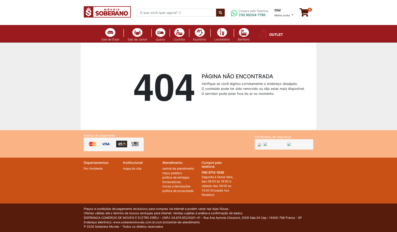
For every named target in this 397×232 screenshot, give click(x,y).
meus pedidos (172, 173)
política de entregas (176, 177)
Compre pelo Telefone (253, 13)
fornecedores (171, 182)
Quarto (160, 39)
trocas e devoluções (176, 186)
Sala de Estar (110, 39)
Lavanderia (222, 39)
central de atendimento (178, 168)
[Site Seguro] (259, 144)
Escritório (199, 39)
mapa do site (132, 168)
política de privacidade (178, 191)
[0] (306, 14)
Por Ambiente (93, 168)
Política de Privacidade (263, 218)
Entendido (304, 218)
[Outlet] (271, 33)
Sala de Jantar (137, 39)
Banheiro (244, 39)
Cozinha (179, 39)
